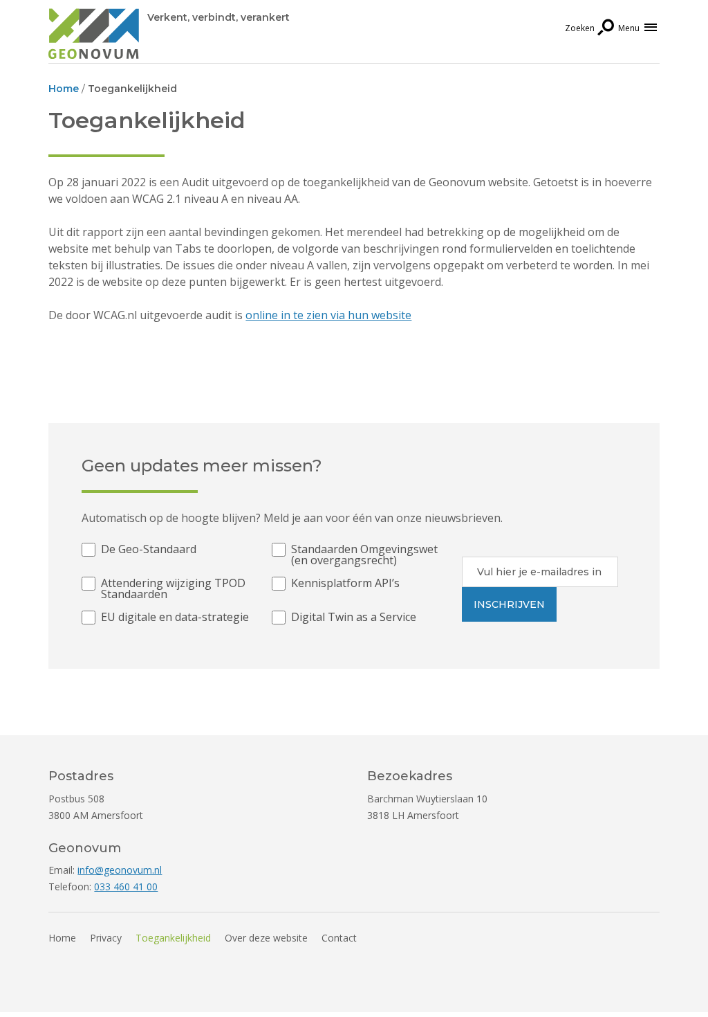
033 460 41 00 (126, 886)
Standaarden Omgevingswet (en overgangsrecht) (364, 554)
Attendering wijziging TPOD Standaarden (173, 588)
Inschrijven (509, 604)
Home (62, 937)
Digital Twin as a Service (353, 617)
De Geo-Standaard (148, 550)
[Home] (93, 35)
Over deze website (266, 937)
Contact (339, 937)
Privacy (106, 937)
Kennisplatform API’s (345, 584)
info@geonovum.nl (119, 869)
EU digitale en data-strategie (175, 617)
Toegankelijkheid (173, 937)
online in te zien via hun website (328, 315)
